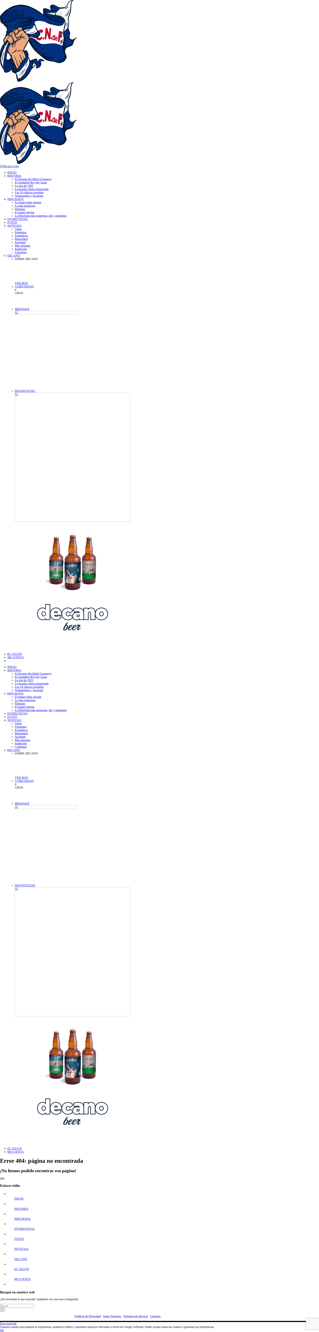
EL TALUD (21, 1269)
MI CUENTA (22, 1279)
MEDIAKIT (22, 309)
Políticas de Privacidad (88, 1316)
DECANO (20, 1259)
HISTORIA (21, 1208)
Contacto (155, 1316)
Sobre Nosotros (112, 1316)
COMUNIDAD (24, 286)
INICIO (19, 1198)
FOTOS (19, 1239)
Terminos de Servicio (135, 1316)
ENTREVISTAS (24, 1228)
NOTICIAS (21, 1249)
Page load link (8, 1323)
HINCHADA (22, 1218)
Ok (2, 1330)
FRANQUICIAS (25, 390)
